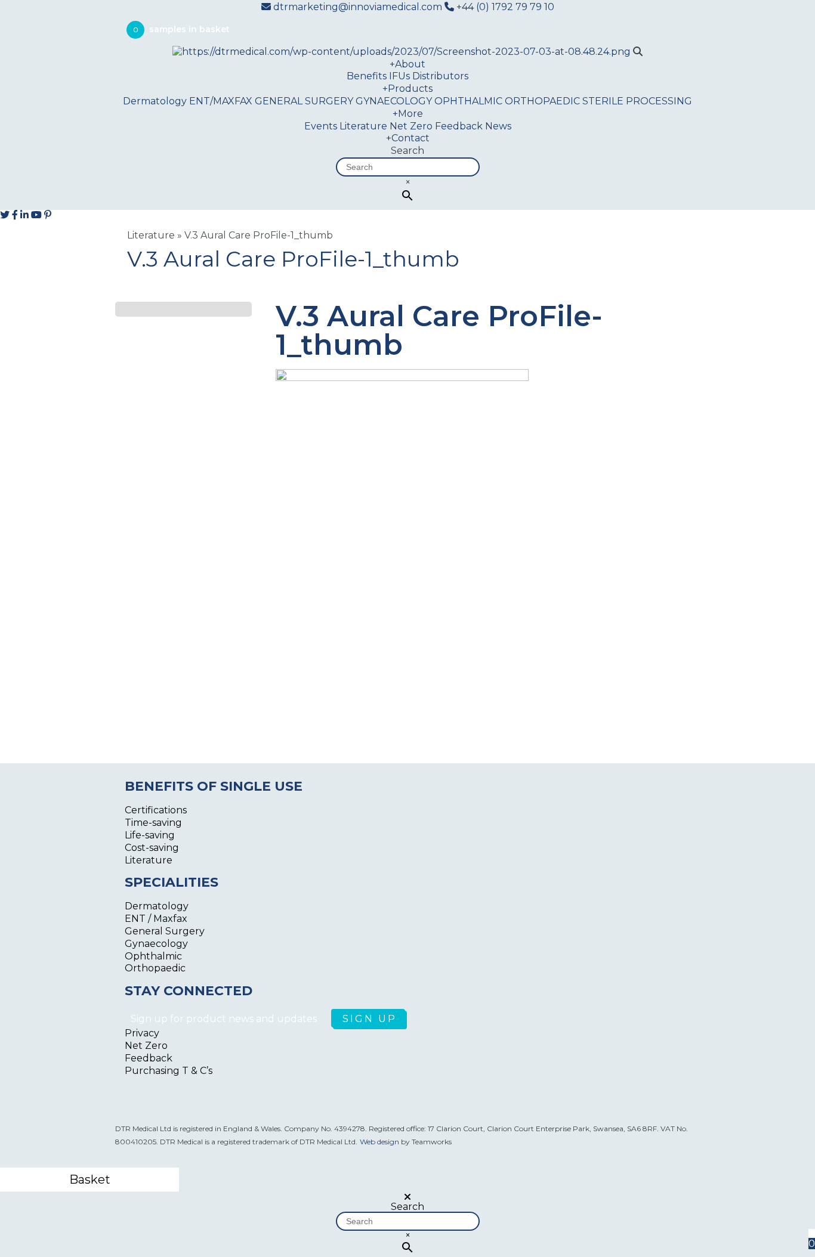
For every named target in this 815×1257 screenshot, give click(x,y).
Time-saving (153, 822)
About (407, 64)
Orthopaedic (155, 968)
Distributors (440, 76)
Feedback (459, 126)
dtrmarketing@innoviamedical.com (357, 7)
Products (407, 88)
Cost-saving (152, 847)
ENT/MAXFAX (220, 101)
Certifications (156, 810)
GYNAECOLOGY (394, 101)
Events (320, 126)
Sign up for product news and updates (225, 1018)
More (408, 113)
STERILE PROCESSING (637, 101)
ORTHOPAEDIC (542, 101)
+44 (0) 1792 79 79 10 (504, 7)
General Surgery (165, 931)
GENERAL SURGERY (304, 101)
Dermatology (155, 101)
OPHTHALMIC (468, 101)
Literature (363, 126)
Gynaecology (156, 943)
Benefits (367, 76)
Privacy (142, 1033)
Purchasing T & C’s (168, 1070)
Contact (408, 138)
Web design (379, 1141)
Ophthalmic (153, 956)
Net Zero (411, 126)
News (498, 126)
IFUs (399, 76)
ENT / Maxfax (156, 918)
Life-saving (150, 835)
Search (407, 150)
